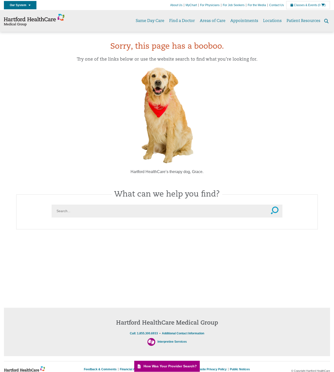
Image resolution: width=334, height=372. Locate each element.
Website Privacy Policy (211, 369)
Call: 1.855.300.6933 (144, 333)
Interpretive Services (172, 341)
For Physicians (210, 5)
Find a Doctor (182, 21)
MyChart (191, 5)
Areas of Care (212, 21)
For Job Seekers (234, 5)
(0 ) (322, 5)
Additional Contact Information (183, 333)
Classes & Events (305, 5)
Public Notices (240, 369)
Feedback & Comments (100, 369)
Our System (19, 5)
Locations (272, 21)
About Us (176, 5)
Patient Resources (303, 21)
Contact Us (276, 5)
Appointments (244, 21)
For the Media (257, 5)
